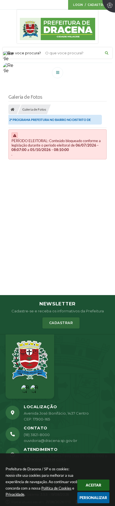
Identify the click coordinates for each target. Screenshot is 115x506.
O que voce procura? (22, 53)
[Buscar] (106, 53)
